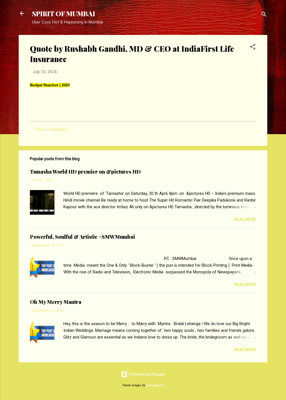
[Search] (264, 15)
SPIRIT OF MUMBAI (63, 13)
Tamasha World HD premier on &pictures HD (85, 171)
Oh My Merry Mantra (55, 302)
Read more (245, 219)
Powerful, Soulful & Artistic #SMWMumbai (82, 236)
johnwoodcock (155, 385)
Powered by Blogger (146, 374)
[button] (252, 47)
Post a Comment (51, 129)
